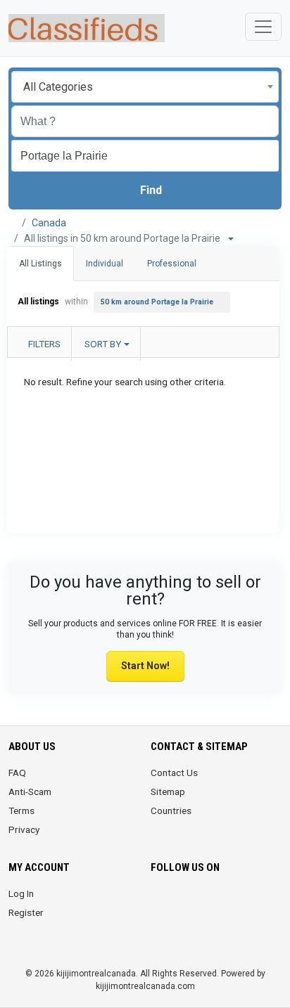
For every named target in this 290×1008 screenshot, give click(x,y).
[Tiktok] (258, 901)
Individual (104, 264)
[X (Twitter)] (179, 901)
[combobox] (145, 87)
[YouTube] (159, 929)
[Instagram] (199, 901)
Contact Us (174, 772)
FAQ (17, 772)
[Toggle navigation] (263, 27)
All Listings (40, 264)
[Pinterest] (238, 901)
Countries (171, 810)
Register (26, 912)
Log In (21, 893)
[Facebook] (159, 901)
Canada (49, 222)
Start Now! (145, 665)
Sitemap (168, 791)
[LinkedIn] (218, 901)
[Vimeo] (179, 929)
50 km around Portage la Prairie (157, 301)
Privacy (23, 829)
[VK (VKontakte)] (199, 929)
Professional (171, 264)
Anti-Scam (29, 791)
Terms (21, 810)
